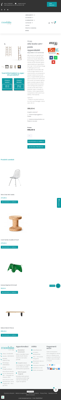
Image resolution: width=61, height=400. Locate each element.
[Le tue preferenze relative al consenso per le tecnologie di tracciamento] (2, 397)
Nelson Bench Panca (7, 328)
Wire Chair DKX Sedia (7, 195)
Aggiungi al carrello (37, 141)
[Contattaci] (58, 286)
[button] (52, 23)
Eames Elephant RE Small (9, 285)
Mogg (29, 41)
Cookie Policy (30, 391)
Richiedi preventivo (37, 147)
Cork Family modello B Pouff (10, 240)
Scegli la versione (32, 112)
